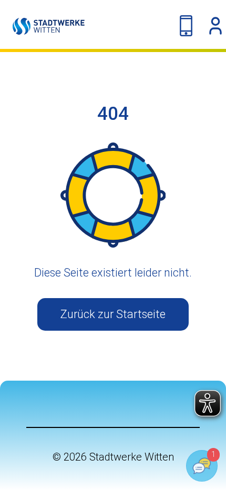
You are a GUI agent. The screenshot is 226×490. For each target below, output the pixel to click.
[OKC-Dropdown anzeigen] (215, 25)
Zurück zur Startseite (113, 314)
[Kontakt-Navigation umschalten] (186, 25)
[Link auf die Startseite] (42, 26)
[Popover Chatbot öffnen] (202, 466)
